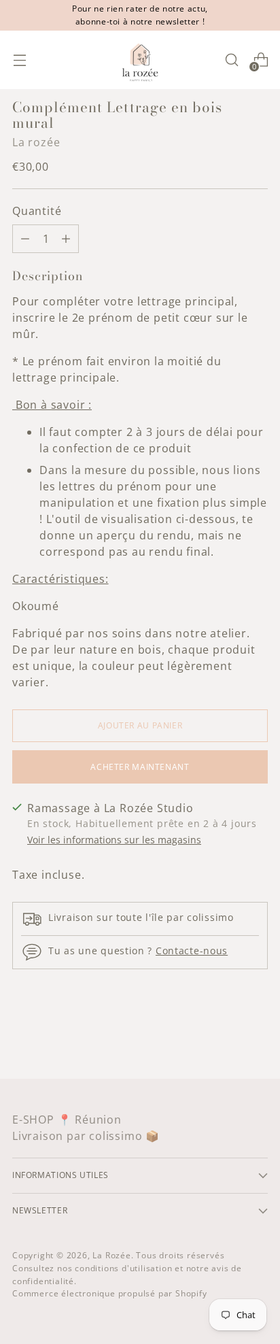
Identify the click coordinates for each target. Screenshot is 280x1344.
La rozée (36, 142)
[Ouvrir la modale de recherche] (231, 60)
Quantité (36, 210)
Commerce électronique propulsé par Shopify (109, 1293)
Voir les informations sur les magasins (114, 839)
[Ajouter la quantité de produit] (25, 238)
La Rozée (111, 1255)
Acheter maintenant (139, 767)
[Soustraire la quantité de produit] (66, 238)
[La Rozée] (140, 60)
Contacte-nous (192, 950)
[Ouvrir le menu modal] (19, 60)
